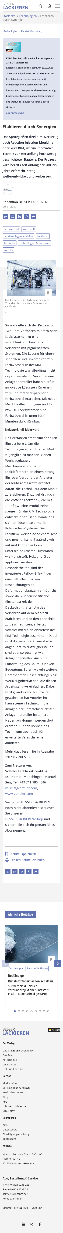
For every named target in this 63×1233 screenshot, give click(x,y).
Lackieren (42, 236)
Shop (6, 1097)
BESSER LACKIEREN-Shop (24, 819)
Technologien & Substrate (34, 243)
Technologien (28, 16)
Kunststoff (29, 229)
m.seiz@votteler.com (21, 788)
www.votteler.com (19, 793)
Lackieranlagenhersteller (18, 236)
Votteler (8, 250)
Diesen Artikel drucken (27, 860)
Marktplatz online (13, 1092)
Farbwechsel (11, 229)
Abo (5, 1101)
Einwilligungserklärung (16, 1134)
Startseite (9, 16)
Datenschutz (10, 1129)
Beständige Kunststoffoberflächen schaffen (30, 978)
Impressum (9, 1138)
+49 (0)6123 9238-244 (17, 1189)
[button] (19, 1011)
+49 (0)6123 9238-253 (17, 1184)
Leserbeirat (9, 1064)
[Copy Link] (5, 216)
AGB (5, 1125)
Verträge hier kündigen (16, 1087)
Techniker (9, 243)
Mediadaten (10, 1083)
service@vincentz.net (15, 1194)
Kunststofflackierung (31, 31)
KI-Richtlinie (10, 1059)
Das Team (8, 1055)
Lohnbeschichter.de (14, 1106)
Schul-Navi (9, 1111)
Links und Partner (13, 1069)
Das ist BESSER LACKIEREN (18, 1050)
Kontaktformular (12, 1198)
